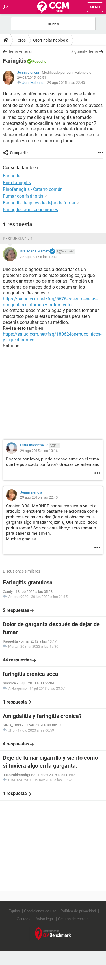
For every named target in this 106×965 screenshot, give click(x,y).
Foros (21, 40)
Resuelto (39, 61)
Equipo (14, 911)
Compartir (19, 152)
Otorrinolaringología (50, 40)
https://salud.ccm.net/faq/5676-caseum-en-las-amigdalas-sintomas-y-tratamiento (50, 301)
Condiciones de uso (40, 911)
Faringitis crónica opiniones (30, 209)
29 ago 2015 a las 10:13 (38, 257)
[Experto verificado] (52, 251)
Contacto (24, 919)
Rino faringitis (17, 182)
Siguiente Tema (84, 51)
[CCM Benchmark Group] (53, 934)
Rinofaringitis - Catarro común (33, 189)
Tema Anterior (20, 51)
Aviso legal (45, 919)
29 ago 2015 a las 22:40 (66, 82)
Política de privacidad (78, 911)
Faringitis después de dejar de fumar (39, 203)
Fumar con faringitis (23, 196)
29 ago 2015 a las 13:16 (39, 451)
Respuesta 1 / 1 (18, 238)
